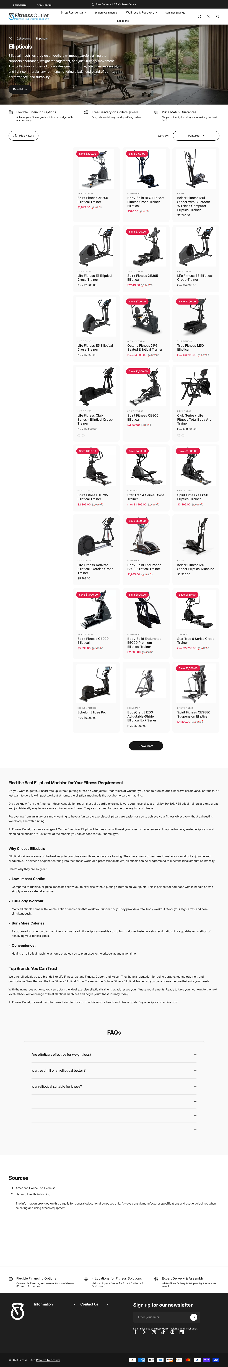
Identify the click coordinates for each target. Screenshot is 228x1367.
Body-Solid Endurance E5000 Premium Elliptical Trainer (144, 643)
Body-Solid (133, 193)
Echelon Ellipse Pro (91, 712)
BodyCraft (133, 708)
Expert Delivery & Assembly (183, 1278)
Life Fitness (84, 271)
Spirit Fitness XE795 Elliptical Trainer (92, 497)
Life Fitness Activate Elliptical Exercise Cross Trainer (95, 569)
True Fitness (184, 341)
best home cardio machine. (125, 795)
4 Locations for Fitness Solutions (117, 1278)
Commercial (45, 5)
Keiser (180, 193)
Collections (24, 38)
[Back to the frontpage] (10, 38)
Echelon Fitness (87, 708)
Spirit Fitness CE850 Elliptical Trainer (192, 497)
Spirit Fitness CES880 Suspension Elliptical (193, 714)
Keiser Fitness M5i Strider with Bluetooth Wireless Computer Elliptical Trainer (193, 204)
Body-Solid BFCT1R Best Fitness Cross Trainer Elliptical (145, 202)
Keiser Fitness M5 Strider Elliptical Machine (195, 567)
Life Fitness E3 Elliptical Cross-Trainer (195, 278)
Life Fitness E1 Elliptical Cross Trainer (94, 278)
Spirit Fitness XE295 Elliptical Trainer (92, 200)
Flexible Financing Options (36, 112)
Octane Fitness (136, 341)
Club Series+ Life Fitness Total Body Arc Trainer (194, 419)
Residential (20, 5)
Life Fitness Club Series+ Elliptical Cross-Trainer (95, 419)
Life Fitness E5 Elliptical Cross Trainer (95, 347)
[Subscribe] (193, 1317)
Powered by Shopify (48, 1359)
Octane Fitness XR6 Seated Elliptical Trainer (144, 347)
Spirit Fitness (85, 193)
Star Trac (132, 491)
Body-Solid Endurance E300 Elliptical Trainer (144, 567)
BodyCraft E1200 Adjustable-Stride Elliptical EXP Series (142, 716)
